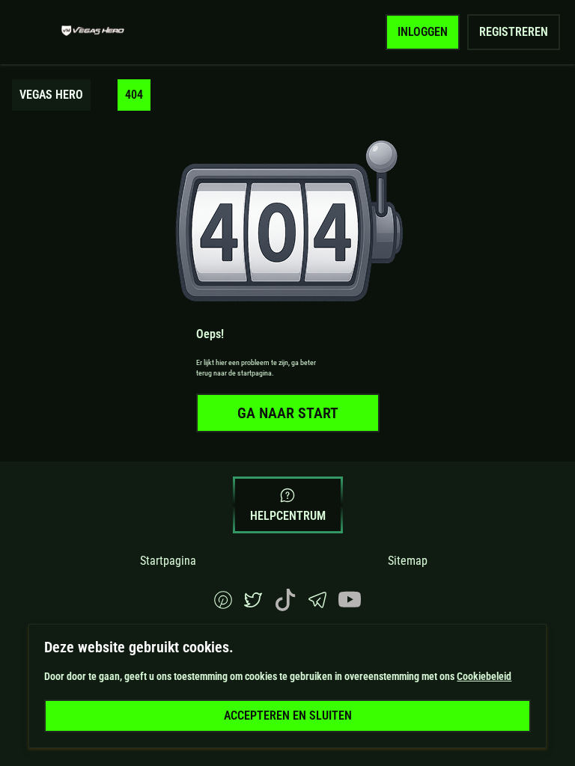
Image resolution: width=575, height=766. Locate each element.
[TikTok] (285, 607)
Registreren (513, 32)
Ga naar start (287, 413)
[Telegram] (317, 605)
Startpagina (168, 561)
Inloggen (423, 32)
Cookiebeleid (484, 676)
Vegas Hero (51, 95)
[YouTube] (349, 607)
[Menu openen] (34, 32)
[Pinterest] (223, 605)
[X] (253, 605)
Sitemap (408, 561)
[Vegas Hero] (92, 32)
